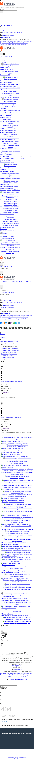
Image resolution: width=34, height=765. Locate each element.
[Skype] (16, 323)
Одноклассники (4, 43)
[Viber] (11, 323)
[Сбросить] (2, 631)
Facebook (9, 41)
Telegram (24, 41)
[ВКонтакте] (1, 323)
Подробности (5, 392)
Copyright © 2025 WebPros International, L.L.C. (17, 757)
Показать (4, 632)
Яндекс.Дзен (3, 44)
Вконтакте (3, 41)
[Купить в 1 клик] (2, 366)
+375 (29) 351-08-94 (6, 25)
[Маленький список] (1, 361)
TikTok (9, 44)
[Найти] (1, 12)
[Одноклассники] (4, 323)
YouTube (29, 41)
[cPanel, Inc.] (17, 756)
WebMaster (4, 721)
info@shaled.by (5, 37)
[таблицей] (4, 359)
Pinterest (13, 44)
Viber (17, 43)
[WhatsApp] (14, 323)
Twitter (13, 41)
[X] (9, 323)
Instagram (18, 41)
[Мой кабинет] (1, 270)
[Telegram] (19, 323)
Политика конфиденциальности (18, 679)
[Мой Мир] (6, 323)
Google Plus (12, 43)
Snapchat (19, 44)
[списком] (3, 359)
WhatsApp (25, 43)
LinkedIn (24, 44)
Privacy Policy (17, 758)
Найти (2, 688)
